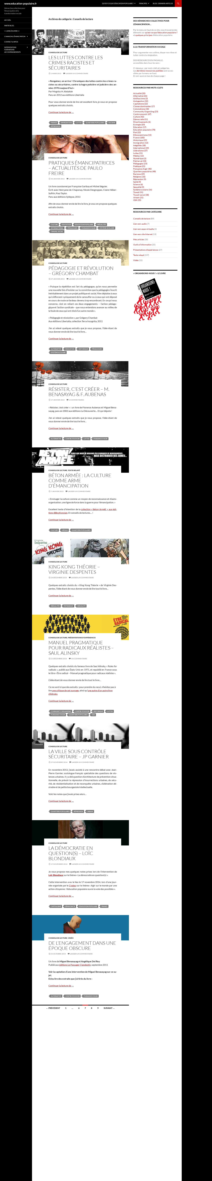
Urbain (90, 811)
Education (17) (139, 127)
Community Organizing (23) (145, 111)
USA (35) (137, 200)
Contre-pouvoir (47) (142, 114)
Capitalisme (56, 906)
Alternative (56, 349)
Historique (83, 349)
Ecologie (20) (139, 124)
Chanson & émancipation (14, 36)
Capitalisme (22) (140, 103)
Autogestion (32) (140, 101)
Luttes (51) (138, 153)
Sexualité (81, 606)
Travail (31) (138, 192)
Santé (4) (137, 182)
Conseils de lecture (57, 52)
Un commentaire (79, 658)
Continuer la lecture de (61, 112)
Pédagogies (72, 228)
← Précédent (53, 1008)
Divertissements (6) (142, 122)
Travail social (57, 231)
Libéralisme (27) (140, 150)
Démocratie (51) (140, 119)
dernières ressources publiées (150, 70)
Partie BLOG (9, 25)
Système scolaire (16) (142, 189)
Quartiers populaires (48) (144, 171)
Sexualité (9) (138, 187)
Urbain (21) (138, 197)
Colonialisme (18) (141, 109)
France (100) (139, 137)
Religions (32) (139, 176)
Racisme (111, 123)
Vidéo (71, 938)
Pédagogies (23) (140, 163)
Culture (54, 224)
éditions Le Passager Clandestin (75, 964)
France (54, 123)
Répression (55, 126)
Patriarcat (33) (139, 161)
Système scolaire (107, 228)
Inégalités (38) (139, 145)
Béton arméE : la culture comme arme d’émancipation (79, 480)
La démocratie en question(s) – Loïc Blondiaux (70, 853)
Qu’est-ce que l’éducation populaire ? (117, 3)
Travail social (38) (141, 195)
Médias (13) (138, 156)
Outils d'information (142, 244)
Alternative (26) (140, 96)
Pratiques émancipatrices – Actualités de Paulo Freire (81, 168)
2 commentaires (76, 400)
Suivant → (109, 1008)
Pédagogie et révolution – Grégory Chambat (80, 270)
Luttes (79, 123)
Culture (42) (138, 116)
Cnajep (72, 885)
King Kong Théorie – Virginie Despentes (74, 569)
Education (66, 224)
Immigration (66, 123)
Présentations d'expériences (82, 638)
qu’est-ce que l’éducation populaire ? (161, 32)
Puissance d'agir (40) (142, 169)
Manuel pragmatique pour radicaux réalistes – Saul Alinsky (81, 648)
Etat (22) (137, 132)
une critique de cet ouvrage (65, 690)
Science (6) (138, 184)
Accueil (7, 20)
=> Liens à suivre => (11, 31)
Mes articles (138, 239)
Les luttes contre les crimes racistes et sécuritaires (75, 62)
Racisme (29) (139, 174)
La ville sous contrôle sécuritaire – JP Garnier (78, 754)
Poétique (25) (139, 166)
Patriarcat (68, 606)
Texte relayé (74, 470)
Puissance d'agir (88, 228)
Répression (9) (139, 179)
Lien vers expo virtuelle (143, 229)
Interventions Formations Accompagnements (12, 49)
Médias (65, 530)
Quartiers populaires (95, 123)
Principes (143, 3)
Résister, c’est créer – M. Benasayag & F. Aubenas (78, 391)
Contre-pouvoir (72, 439)
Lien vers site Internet (142, 234)
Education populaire (84, 224)
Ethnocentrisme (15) (142, 135)
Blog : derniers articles (163, 3)
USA (93, 715)
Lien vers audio (140, 224)
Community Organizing (61, 711)
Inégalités (101, 224)
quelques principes (144, 35)
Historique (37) (140, 140)
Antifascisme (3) (140, 98)
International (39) (141, 148)
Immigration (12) (140, 143)
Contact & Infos (11, 42)
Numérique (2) (139, 158)
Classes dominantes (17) (144, 106)
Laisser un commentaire (77, 73)
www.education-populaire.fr (20, 3)
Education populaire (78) (144, 129)
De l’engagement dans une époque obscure (82, 945)
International (57, 228)
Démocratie (70, 906)
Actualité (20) (139, 93)
